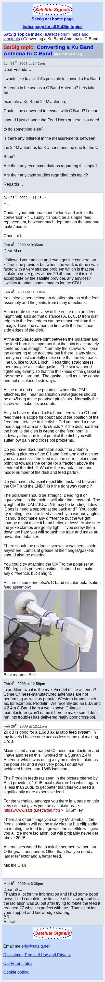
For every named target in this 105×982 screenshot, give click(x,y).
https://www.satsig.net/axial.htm (32, 810)
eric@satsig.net (35, 946)
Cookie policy (15, 972)
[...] (50, 670)
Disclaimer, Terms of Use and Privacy (37, 955)
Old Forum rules (17, 963)
